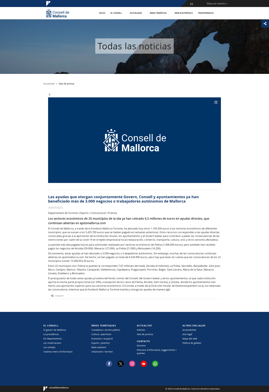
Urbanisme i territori (102, 351)
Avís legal (187, 334)
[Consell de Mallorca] (57, 13)
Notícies (141, 329)
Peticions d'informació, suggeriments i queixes (157, 351)
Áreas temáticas (158, 13)
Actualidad (136, 13)
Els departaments (52, 338)
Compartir (59, 295)
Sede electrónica (184, 13)
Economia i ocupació (102, 338)
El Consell (116, 13)
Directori (141, 345)
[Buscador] (219, 13)
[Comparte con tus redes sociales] (265, 24)
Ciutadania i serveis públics (105, 329)
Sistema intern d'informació (57, 351)
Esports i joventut (100, 342)
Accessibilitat (189, 329)
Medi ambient (98, 347)
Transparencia (206, 13)
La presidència (51, 334)
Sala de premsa (145, 334)
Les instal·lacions (52, 342)
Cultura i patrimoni (101, 334)
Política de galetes (191, 342)
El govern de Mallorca (54, 329)
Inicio (102, 13)
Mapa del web (189, 338)
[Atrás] (49, 95)
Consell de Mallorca (52, 388)
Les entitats (49, 347)
